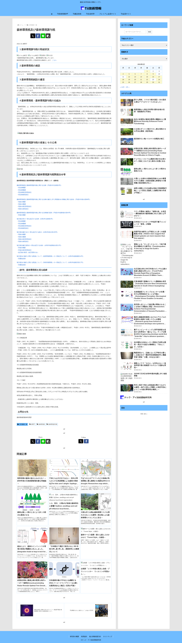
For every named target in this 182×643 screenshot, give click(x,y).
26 (129, 82)
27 (135, 82)
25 (123, 82)
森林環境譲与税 (52, 424)
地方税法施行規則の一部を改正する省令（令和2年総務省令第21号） (39, 245)
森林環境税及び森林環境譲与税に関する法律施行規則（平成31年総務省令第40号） (44, 212)
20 (135, 79)
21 (141, 79)
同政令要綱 (22, 204)
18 (123, 79)
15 (147, 77)
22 (147, 79)
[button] (48, 35)
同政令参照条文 (23, 209)
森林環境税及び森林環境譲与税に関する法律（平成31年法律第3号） (39, 185)
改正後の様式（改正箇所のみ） (28, 252)
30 (153, 82)
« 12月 (122, 87)
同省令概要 (22, 215)
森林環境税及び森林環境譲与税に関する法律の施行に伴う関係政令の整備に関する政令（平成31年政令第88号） (54, 199)
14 (141, 77)
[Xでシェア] (32, 35)
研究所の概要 (74, 636)
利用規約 (84, 636)
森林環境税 (41, 424)
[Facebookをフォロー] (86, 441)
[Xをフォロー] (80, 441)
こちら (54, 60)
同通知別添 (22, 258)
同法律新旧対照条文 (24, 192)
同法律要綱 (22, 190)
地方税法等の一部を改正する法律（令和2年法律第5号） (35, 219)
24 (159, 79)
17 (159, 77)
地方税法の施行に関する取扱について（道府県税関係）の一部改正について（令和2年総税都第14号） (51, 256)
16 (153, 77)
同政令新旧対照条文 (24, 206)
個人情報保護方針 (95, 636)
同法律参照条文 (23, 194)
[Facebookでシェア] (37, 35)
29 (147, 82)
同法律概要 (22, 187)
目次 (142, 414)
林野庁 (33, 424)
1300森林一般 (23, 424)
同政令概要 (22, 202)
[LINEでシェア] (43, 35)
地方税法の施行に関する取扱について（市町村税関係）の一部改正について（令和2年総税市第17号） (51, 262)
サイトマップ (107, 636)
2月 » (127, 87)
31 (159, 82)
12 (129, 77)
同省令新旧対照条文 (24, 250)
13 (135, 77)
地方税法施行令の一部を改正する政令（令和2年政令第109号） (37, 232)
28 (141, 82)
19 (129, 79)
